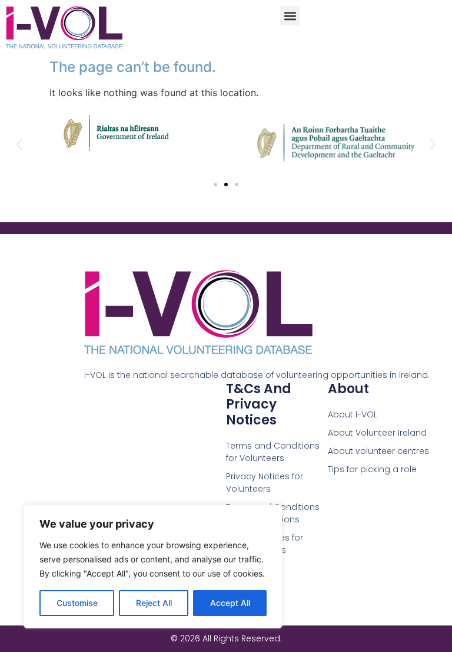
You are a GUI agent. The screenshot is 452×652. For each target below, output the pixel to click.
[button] (290, 15)
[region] (153, 566)
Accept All (230, 603)
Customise (77, 603)
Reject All (154, 603)
